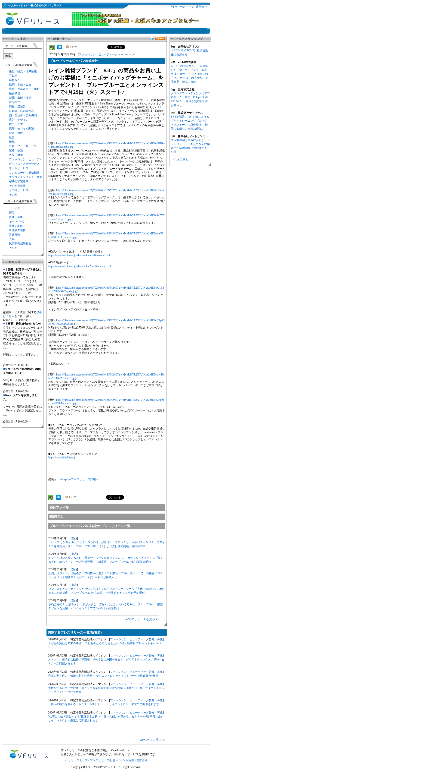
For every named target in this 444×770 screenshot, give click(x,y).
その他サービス (18, 190)
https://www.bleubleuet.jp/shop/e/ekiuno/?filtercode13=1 (79, 255)
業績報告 (14, 234)
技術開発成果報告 (20, 243)
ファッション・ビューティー (97, 54)
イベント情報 (125, 760)
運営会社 (201, 6)
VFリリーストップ (182, 6)
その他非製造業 (18, 181)
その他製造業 (17, 185)
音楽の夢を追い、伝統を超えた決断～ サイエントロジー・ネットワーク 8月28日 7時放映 (103, 675)
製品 (12, 212)
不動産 (13, 75)
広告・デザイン (18, 119)
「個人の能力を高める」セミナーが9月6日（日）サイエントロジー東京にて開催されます (103, 704)
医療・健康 (16, 155)
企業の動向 (16, 225)
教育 (12, 137)
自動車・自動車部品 (21, 111)
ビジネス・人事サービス (24, 163)
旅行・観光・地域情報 (23, 71)
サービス (14, 208)
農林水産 (14, 80)
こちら (16, 354)
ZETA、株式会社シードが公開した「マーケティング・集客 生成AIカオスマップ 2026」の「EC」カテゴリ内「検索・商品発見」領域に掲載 (189, 73)
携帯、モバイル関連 (21, 128)
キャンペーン (17, 221)
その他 (13, 194)
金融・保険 (16, 133)
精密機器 (14, 93)
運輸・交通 (16, 150)
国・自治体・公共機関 (23, 115)
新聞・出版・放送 (20, 97)
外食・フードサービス (23, 146)
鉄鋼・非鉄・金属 (20, 84)
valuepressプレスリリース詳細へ (79, 479)
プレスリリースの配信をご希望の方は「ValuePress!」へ (95, 750)
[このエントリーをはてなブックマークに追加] (59, 48)
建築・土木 (16, 124)
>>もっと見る (179, 159)
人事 (12, 239)
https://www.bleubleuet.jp (62, 457)
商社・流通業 (17, 106)
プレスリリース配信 (102, 760)
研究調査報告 (17, 230)
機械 (12, 141)
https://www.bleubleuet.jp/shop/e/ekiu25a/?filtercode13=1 (79, 266)
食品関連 (14, 102)
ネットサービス (18, 168)
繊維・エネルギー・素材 (24, 89)
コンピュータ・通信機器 (24, 172)
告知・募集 (16, 217)
